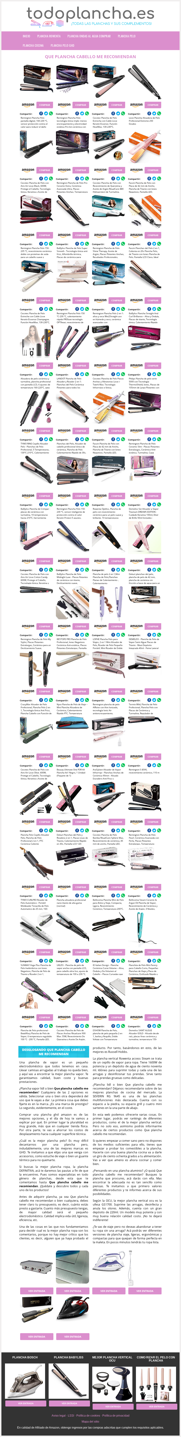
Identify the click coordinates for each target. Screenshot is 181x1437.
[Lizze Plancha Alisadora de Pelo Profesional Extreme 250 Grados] (144, 82)
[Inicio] (90, 25)
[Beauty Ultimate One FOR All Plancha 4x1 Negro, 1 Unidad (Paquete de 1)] (72, 734)
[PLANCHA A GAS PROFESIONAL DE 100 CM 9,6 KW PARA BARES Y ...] (36, 1268)
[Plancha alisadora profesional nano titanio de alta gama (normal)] (72, 864)
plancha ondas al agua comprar (89, 36)
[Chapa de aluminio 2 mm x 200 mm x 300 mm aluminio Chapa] (72, 1268)
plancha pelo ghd (62, 45)
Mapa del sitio (90, 1421)
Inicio (26, 36)
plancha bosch (25, 1357)
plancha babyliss (68, 1357)
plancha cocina (33, 45)
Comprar (44, 104)
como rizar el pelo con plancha (156, 1359)
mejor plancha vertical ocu (112, 1359)
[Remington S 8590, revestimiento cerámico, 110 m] (144, 734)
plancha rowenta (49, 36)
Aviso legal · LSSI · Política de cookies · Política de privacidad (90, 1415)
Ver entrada (36, 1291)
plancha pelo (127, 36)
